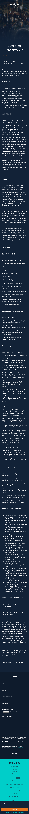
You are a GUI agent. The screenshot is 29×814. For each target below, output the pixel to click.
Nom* (3, 684)
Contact (14, 780)
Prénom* (4, 690)
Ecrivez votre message (7, 716)
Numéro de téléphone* (7, 697)
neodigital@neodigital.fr (16, 790)
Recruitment (14, 778)
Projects (14, 773)
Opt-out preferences (8, 812)
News (14, 776)
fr (25, 4)
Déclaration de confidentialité (18, 812)
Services (14, 771)
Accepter (14, 809)
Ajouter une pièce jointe (7, 710)
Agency (14, 769)
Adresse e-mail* (5, 703)
